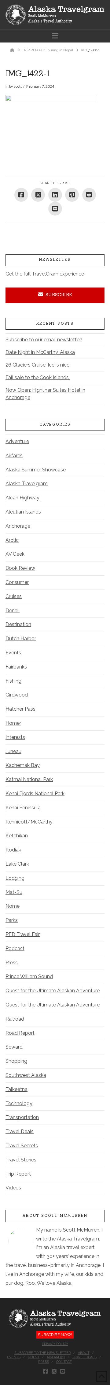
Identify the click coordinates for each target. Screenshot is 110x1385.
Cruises (14, 596)
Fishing (13, 681)
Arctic (12, 540)
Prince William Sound (29, 976)
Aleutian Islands (23, 512)
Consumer (17, 582)
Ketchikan (17, 836)
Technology (19, 1103)
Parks (12, 920)
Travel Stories (21, 1160)
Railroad (15, 1019)
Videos (13, 1188)
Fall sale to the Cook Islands (38, 377)
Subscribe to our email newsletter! (44, 340)
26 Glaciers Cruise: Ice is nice (37, 365)
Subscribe (59, 295)
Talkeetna (17, 1089)
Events (13, 653)
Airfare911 (56, 1357)
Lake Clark (17, 864)
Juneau (13, 751)
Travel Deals (20, 1131)
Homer (13, 723)
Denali (13, 610)
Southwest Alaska (26, 1075)
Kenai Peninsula (23, 808)
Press (12, 963)
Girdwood (17, 695)
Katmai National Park (29, 779)
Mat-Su (14, 892)
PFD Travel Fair (23, 934)
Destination (18, 624)
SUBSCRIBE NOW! (55, 1334)
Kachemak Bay (23, 765)
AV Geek (15, 554)
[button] (55, 36)
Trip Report (18, 1174)
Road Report (20, 1033)
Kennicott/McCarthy (29, 822)
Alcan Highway (22, 498)
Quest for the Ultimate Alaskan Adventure (53, 991)
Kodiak (13, 850)
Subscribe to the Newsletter (42, 1353)
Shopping (16, 1061)
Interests (15, 737)
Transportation (22, 1117)
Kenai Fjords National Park (35, 793)
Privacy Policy (55, 1344)
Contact (64, 1362)
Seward (14, 1047)
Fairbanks (16, 667)
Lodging (15, 878)
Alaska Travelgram (27, 483)
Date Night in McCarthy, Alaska (40, 352)
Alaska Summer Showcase (36, 470)
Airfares (14, 455)
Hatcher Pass (20, 709)
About (84, 1353)
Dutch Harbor (21, 638)
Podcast (15, 948)
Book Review (20, 568)
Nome (13, 906)
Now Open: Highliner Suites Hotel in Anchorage (45, 393)
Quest (33, 1357)
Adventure (17, 441)
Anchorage (18, 526)
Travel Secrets (22, 1146)
